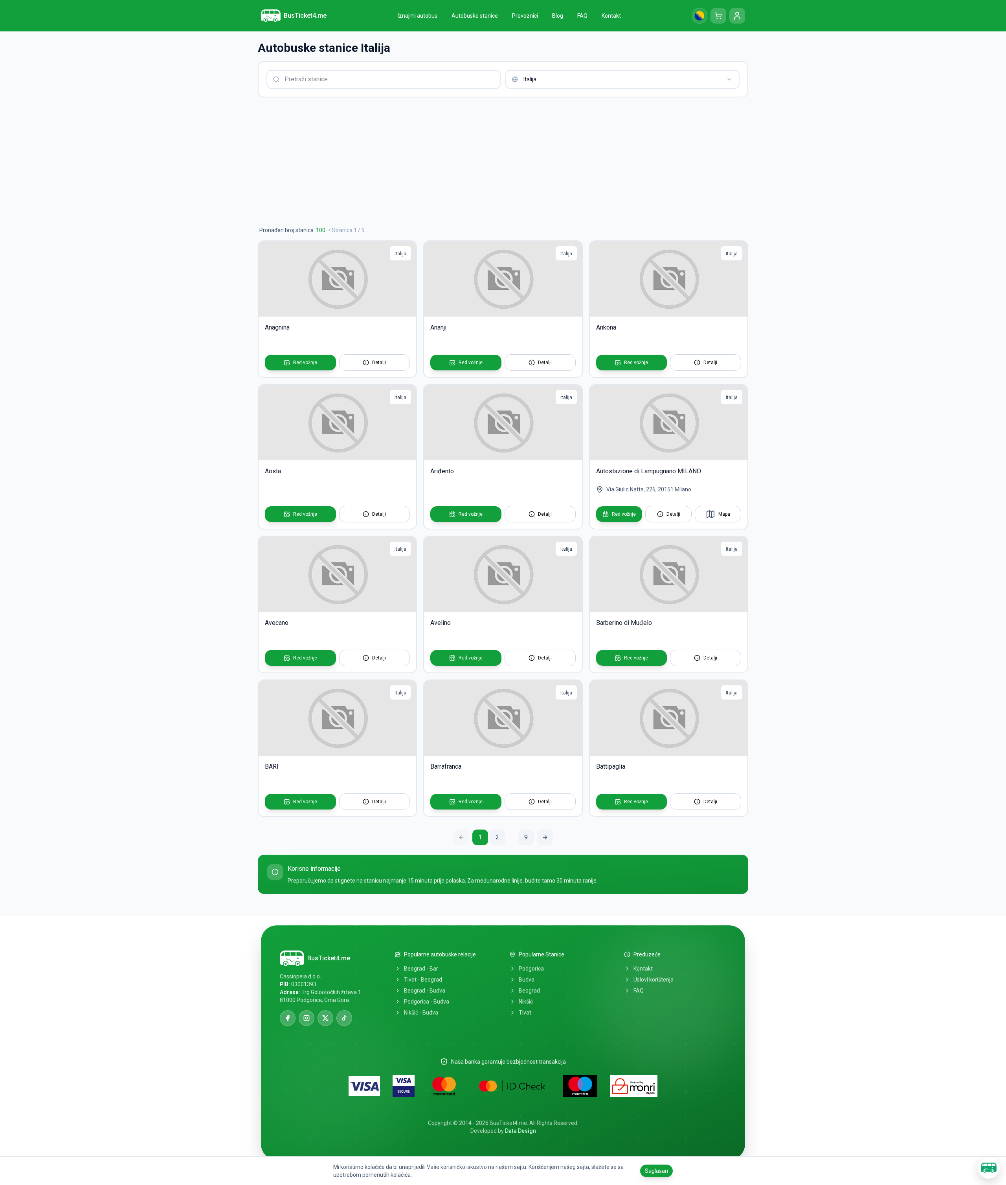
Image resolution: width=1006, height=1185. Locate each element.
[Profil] (737, 16)
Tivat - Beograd (423, 979)
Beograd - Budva (424, 990)
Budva (526, 979)
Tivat (525, 1012)
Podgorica (531, 968)
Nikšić (526, 1001)
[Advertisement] (493, 162)
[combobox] (622, 79)
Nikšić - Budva (421, 1012)
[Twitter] (325, 1018)
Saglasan (656, 1171)
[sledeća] (545, 837)
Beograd (529, 990)
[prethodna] (461, 837)
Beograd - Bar (421, 968)
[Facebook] (288, 1018)
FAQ (638, 990)
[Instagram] (306, 1018)
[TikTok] (344, 1018)
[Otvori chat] (989, 1168)
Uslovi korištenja (653, 979)
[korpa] (718, 16)
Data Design (520, 1131)
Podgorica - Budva (426, 1001)
